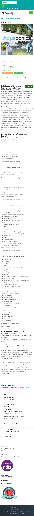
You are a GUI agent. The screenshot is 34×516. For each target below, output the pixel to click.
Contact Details (9, 404)
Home (3, 18)
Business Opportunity (10, 418)
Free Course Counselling (11, 423)
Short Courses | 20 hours (13, 18)
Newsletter (7, 436)
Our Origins (7, 409)
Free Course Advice (9, 434)
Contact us (13, 509)
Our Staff (7, 406)
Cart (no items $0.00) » (12, 8)
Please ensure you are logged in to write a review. (15, 387)
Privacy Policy (8, 402)
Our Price (4, 68)
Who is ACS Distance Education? (13, 411)
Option (3, 61)
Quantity (6, 65)
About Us (6, 395)
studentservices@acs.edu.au (13, 457)
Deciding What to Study (11, 414)
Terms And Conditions (10, 421)
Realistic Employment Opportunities (15, 416)
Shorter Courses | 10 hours (12, 431)
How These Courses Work (11, 397)
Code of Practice (9, 399)
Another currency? (6, 70)
